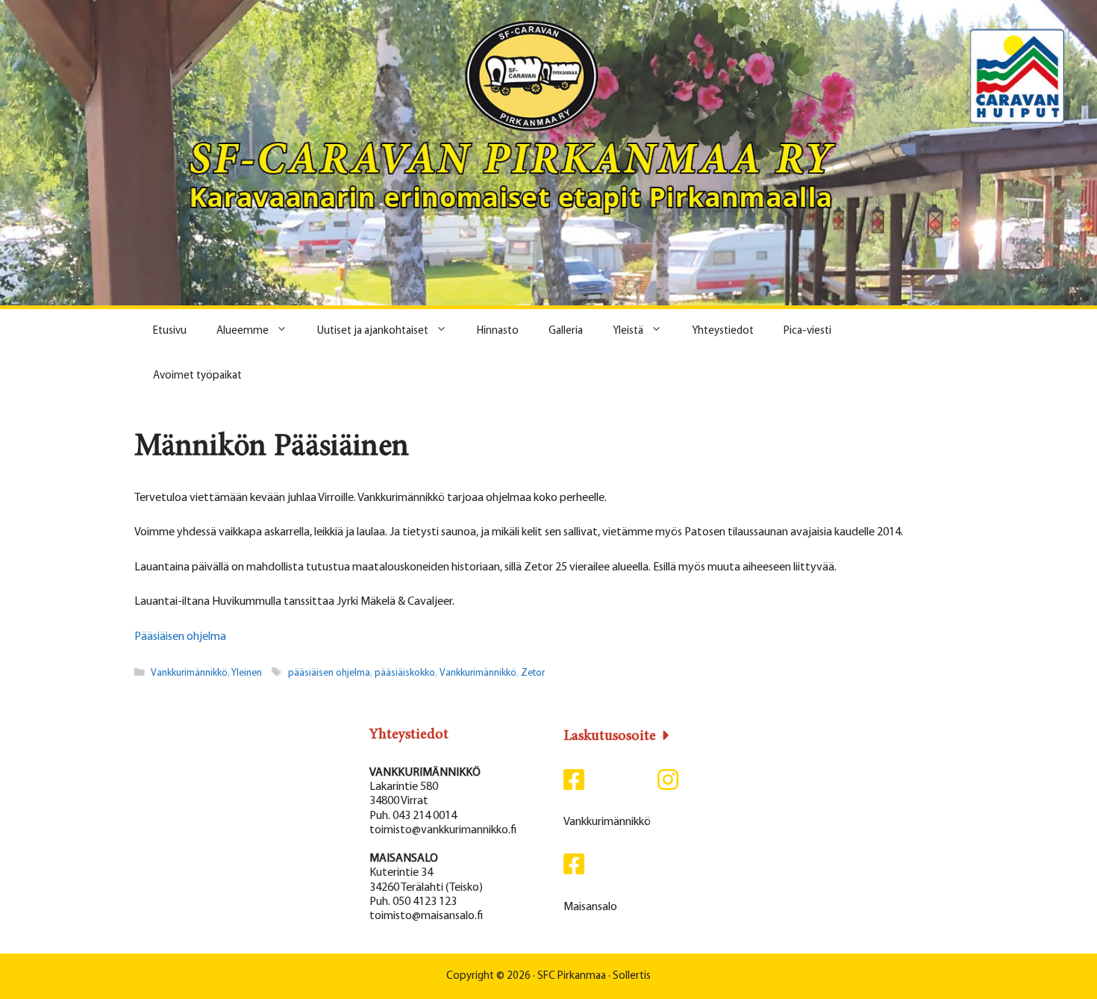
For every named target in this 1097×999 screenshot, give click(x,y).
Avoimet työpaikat (197, 376)
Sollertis (632, 976)
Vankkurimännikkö (189, 673)
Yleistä (628, 331)
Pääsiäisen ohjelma (180, 637)
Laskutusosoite (609, 736)
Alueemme (242, 331)
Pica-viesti (807, 331)
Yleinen (246, 673)
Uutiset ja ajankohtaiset (372, 331)
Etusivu (170, 331)
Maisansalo (590, 907)
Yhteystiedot (723, 331)
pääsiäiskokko (405, 673)
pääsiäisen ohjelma (329, 673)
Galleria (565, 331)
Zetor (533, 673)
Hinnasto (498, 331)
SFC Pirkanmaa (571, 976)
